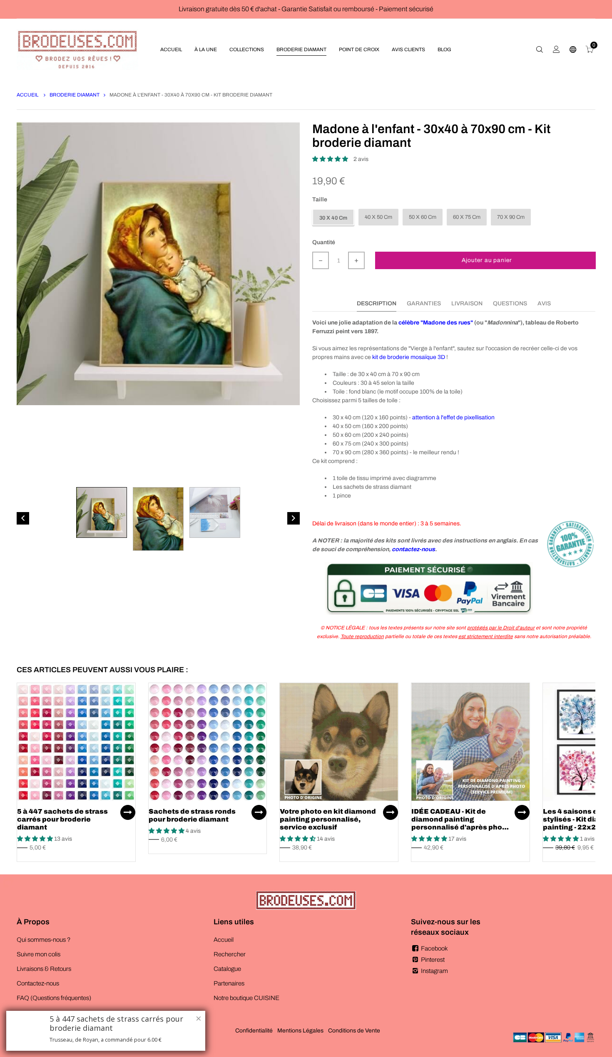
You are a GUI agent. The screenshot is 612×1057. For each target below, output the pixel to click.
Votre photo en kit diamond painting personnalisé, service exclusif (328, 819)
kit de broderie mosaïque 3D (408, 357)
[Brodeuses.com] (77, 49)
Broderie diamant (75, 95)
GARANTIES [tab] (424, 303)
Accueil (28, 95)
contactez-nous (413, 549)
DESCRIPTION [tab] (376, 303)
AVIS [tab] (544, 303)
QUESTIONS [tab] (510, 303)
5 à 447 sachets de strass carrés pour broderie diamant (62, 819)
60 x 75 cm (466, 217)
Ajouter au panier (486, 260)
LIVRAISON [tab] (467, 303)
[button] (330, 159)
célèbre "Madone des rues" (435, 322)
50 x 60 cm (422, 217)
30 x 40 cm (333, 218)
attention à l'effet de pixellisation (453, 417)
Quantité (323, 242)
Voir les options (127, 812)
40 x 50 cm (378, 217)
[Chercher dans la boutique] (539, 49)
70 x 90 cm (511, 217)
